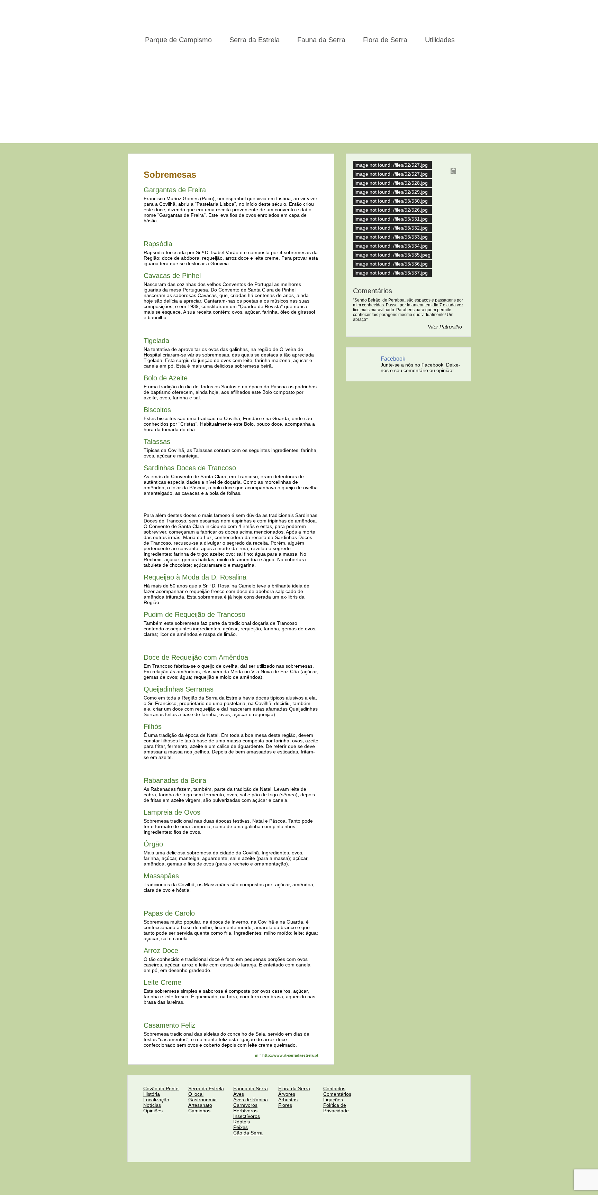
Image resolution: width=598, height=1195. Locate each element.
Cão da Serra (248, 1133)
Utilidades (439, 40)
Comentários (337, 1094)
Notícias (152, 1105)
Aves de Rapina (250, 1099)
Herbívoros (245, 1110)
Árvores (286, 1094)
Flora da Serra (294, 1088)
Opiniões (153, 1110)
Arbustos (288, 1099)
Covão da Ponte (161, 1088)
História (151, 1094)
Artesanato (200, 1105)
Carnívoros (245, 1105)
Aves (238, 1094)
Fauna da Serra (320, 40)
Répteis (241, 1121)
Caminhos (199, 1110)
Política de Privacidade (336, 1107)
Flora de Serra (384, 40)
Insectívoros (246, 1116)
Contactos (334, 1088)
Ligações (333, 1099)
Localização (156, 1099)
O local (195, 1094)
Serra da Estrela (253, 40)
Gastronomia (202, 1099)
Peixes (240, 1127)
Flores (285, 1105)
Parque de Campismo (177, 40)
